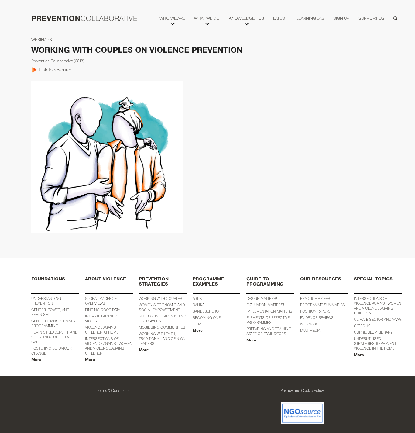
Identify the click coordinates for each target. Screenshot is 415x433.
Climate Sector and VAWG (378, 319)
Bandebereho (206, 311)
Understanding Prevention (46, 301)
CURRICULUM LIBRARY (373, 332)
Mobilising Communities (162, 327)
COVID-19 (362, 326)
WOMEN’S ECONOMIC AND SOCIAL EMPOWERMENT (162, 307)
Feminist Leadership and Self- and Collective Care (54, 337)
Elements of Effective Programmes (268, 320)
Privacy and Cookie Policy (302, 390)
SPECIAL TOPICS (373, 279)
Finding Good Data (102, 309)
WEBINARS (309, 324)
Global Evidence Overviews (101, 301)
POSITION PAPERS (315, 311)
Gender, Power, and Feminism (50, 312)
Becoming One (207, 317)
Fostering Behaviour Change (51, 350)
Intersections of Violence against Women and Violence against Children (108, 345)
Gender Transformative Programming (54, 323)
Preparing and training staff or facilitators (268, 331)
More (36, 360)
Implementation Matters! (269, 311)
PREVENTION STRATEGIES (154, 281)
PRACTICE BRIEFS (315, 298)
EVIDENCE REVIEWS (317, 317)
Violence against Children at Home (101, 329)
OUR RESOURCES (320, 279)
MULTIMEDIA (310, 330)
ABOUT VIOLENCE (105, 279)
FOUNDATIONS (48, 279)
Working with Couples (160, 298)
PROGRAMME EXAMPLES (208, 281)
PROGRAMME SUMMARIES (322, 305)
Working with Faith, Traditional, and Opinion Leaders (162, 338)
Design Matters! (261, 298)
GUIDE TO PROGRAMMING (264, 281)
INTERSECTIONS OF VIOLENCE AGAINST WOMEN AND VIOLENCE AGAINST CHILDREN (377, 305)
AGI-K (197, 298)
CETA (197, 324)
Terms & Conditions (113, 390)
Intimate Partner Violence (101, 318)
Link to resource (56, 70)
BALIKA (198, 305)
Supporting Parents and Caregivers (162, 318)
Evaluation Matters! (265, 305)
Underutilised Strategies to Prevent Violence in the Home (375, 343)
